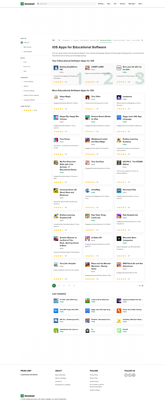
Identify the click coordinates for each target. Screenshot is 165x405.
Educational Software (105, 40)
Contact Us (58, 381)
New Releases (28, 51)
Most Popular (27, 47)
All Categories (66, 40)
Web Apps (132, 3)
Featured (26, 42)
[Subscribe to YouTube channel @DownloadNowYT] (133, 375)
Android (122, 3)
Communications (84, 40)
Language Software (29, 100)
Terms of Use (94, 378)
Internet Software (136, 40)
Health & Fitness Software (31, 95)
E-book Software (28, 81)
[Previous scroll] (59, 40)
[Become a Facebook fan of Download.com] (126, 375)
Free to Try (27, 66)
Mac (108, 3)
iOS (115, 3)
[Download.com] (27, 3)
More (140, 4)
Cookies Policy (94, 381)
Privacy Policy (94, 375)
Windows (101, 3)
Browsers (76, 40)
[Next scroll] (142, 40)
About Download (60, 375)
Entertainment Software (119, 40)
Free (25, 62)
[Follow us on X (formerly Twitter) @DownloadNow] (129, 375)
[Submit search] (38, 3)
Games (128, 40)
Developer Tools (94, 40)
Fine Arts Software (29, 91)
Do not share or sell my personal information (97, 386)
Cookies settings (95, 390)
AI (71, 40)
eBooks (26, 86)
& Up (35, 110)
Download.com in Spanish (62, 385)
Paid (25, 71)
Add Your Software (60, 378)
